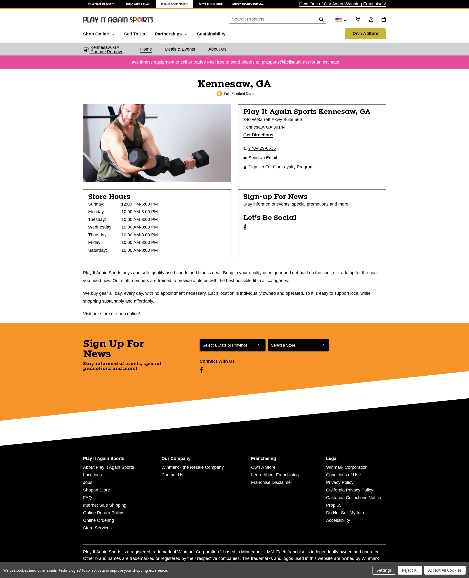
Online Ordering (98, 520)
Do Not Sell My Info (345, 512)
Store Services (97, 527)
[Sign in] (371, 20)
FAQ (87, 497)
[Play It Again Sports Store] (174, 4)
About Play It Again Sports (108, 467)
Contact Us (172, 474)
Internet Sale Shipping (104, 505)
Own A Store (365, 33)
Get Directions (258, 134)
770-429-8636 (262, 148)
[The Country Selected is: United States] (341, 20)
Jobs (87, 482)
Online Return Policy (103, 512)
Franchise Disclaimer (271, 482)
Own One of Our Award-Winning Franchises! (342, 3)
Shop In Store (96, 490)
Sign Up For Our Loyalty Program (281, 166)
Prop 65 (333, 505)
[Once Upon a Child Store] (138, 4)
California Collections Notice (353, 497)
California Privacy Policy (349, 490)
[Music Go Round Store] (248, 4)
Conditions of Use (343, 474)
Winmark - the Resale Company (192, 467)
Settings (384, 570)
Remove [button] (115, 52)
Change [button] (98, 52)
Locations (92, 474)
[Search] (321, 20)
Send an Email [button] (262, 157)
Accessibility (338, 520)
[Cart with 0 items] (383, 20)
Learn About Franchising (275, 474)
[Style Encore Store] (211, 4)
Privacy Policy (339, 482)
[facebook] (245, 227)
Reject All (410, 570)
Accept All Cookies (445, 570)
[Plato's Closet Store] (101, 4)
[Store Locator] (358, 19)
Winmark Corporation (347, 467)
